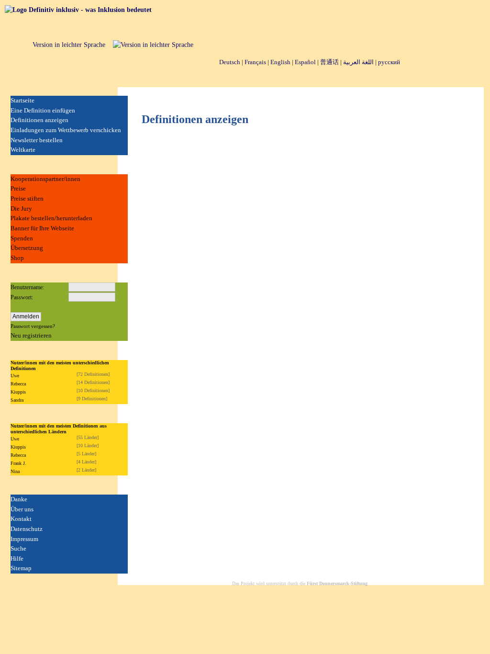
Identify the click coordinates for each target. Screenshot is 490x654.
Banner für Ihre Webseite (42, 228)
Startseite (22, 100)
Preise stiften (27, 198)
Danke (19, 499)
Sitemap (21, 568)
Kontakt (21, 518)
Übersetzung (27, 247)
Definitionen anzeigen (39, 120)
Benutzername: (27, 287)
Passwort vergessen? (33, 326)
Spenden (22, 238)
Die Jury (21, 208)
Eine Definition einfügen (43, 110)
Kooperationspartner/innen (45, 178)
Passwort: (22, 297)
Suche (18, 548)
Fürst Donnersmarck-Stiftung (337, 583)
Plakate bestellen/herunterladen (51, 218)
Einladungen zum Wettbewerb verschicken (66, 130)
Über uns (22, 509)
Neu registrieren (31, 335)
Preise (18, 188)
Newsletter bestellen (37, 140)
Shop (17, 257)
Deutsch (229, 62)
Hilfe (17, 558)
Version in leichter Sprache (69, 44)
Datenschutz (27, 528)
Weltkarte (23, 149)
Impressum (24, 538)
